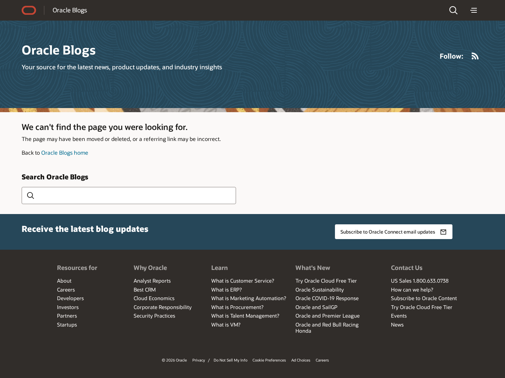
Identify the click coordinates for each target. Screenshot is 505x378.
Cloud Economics (154, 298)
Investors (68, 307)
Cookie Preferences (269, 360)
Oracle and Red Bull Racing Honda (327, 327)
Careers (66, 289)
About (64, 280)
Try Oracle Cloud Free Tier (326, 280)
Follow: (451, 55)
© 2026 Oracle (174, 360)
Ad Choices (300, 360)
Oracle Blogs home (64, 152)
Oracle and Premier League (327, 315)
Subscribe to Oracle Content (424, 298)
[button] (453, 10)
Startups (67, 324)
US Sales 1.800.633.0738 (420, 280)
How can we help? (412, 289)
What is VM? (225, 324)
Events (399, 315)
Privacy (198, 360)
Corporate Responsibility (163, 307)
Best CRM (145, 289)
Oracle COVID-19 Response (327, 298)
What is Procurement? (237, 307)
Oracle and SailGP (316, 307)
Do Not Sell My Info (230, 360)
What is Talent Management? (245, 315)
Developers (70, 298)
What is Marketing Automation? (248, 298)
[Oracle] (29, 10)
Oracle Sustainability (319, 289)
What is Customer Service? (242, 280)
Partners (67, 315)
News (397, 324)
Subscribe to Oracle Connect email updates (387, 231)
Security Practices (154, 315)
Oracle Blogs (70, 10)
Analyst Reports (152, 280)
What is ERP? (226, 289)
